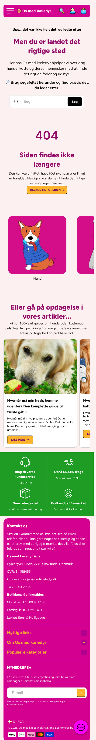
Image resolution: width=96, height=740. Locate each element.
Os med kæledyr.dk (31, 727)
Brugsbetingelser (59, 701)
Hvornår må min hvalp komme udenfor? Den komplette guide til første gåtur (35, 406)
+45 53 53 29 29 (19, 587)
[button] (81, 693)
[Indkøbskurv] (82, 11)
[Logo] (34, 11)
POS (46, 727)
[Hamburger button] (11, 11)
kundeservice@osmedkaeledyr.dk (32, 579)
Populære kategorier (27, 652)
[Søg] (61, 11)
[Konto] (72, 11)
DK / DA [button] (18, 721)
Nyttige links (19, 632)
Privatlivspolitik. (15, 704)
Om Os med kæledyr (26, 642)
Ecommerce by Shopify (69, 727)
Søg (75, 101)
